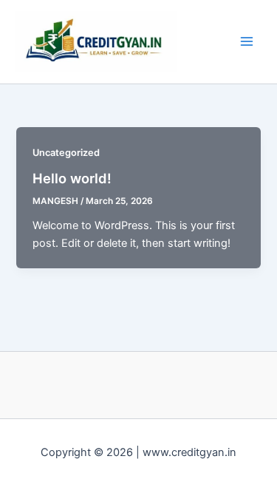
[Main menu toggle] (246, 41)
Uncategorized (66, 152)
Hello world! (72, 178)
